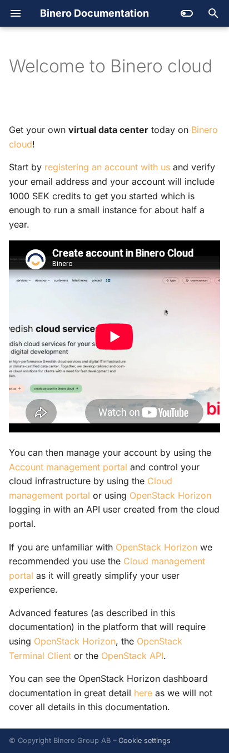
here (143, 692)
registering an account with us (107, 167)
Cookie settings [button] (144, 740)
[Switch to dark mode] (187, 13)
